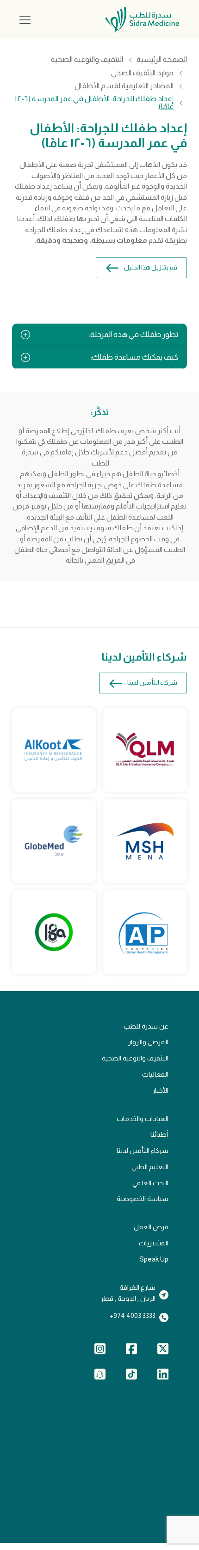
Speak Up (153, 1259)
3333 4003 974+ (132, 1315)
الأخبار (160, 1090)
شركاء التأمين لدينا (152, 682)
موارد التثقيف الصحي (142, 73)
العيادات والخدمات (142, 1118)
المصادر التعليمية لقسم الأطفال (124, 86)
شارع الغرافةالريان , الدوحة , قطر (127, 1293)
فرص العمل (151, 1227)
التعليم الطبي (149, 1166)
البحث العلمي (150, 1183)
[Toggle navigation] (24, 20)
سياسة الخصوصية (142, 1198)
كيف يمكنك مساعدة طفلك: (134, 357)
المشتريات (153, 1243)
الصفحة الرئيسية (162, 60)
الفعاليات (155, 1074)
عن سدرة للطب (146, 1026)
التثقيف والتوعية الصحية (87, 60)
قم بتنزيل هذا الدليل (150, 267)
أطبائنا (159, 1134)
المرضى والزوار (148, 1042)
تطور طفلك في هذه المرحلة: (133, 334)
